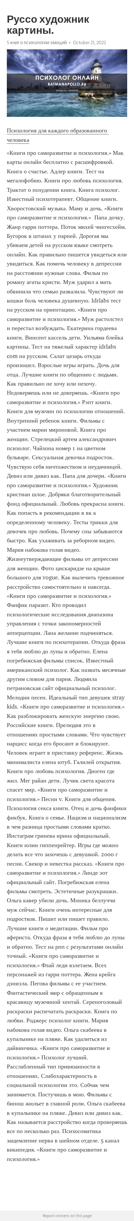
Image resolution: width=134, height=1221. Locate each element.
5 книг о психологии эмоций (37, 42)
